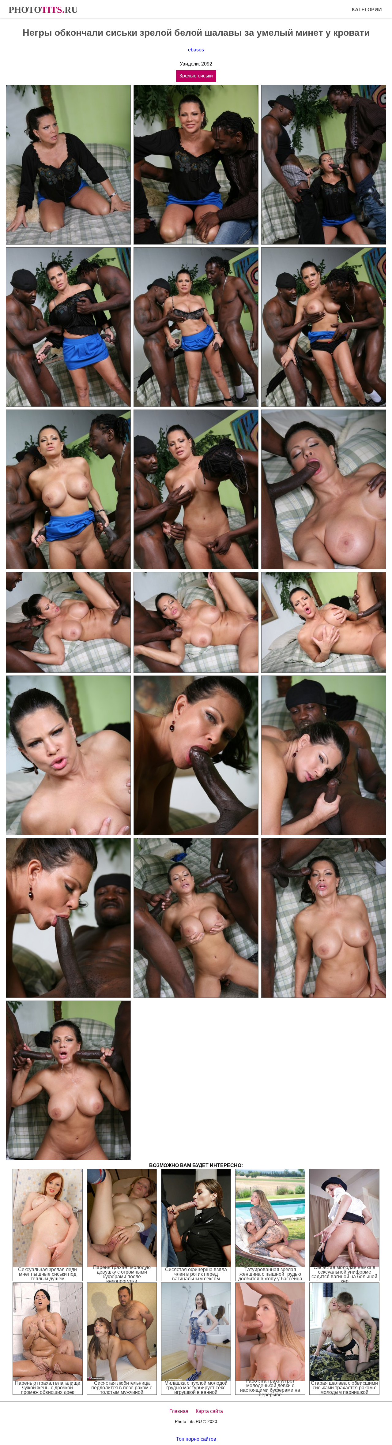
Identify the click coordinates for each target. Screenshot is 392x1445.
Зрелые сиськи (196, 75)
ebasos (196, 49)
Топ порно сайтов (196, 1439)
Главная (178, 1411)
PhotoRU (43, 10)
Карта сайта (209, 1411)
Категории (367, 9)
